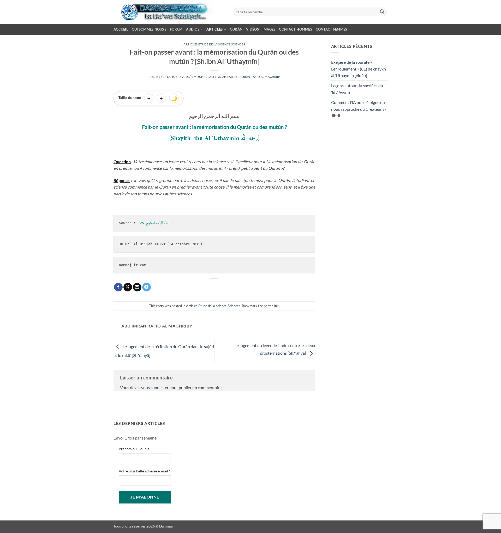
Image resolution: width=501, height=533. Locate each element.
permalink (271, 306)
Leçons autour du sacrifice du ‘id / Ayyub (357, 89)
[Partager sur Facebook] (118, 287)
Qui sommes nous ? (149, 29)
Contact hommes (295, 29)
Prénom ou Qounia (134, 449)
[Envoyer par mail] (137, 287)
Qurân (236, 29)
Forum (176, 29)
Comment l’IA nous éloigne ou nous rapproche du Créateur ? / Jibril (358, 109)
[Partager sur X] (127, 287)
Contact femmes (331, 29)
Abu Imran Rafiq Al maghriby (257, 76)
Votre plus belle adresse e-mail (144, 471)
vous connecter (155, 387)
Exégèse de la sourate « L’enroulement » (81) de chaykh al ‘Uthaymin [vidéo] (358, 69)
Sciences (238, 44)
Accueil (121, 29)
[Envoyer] (382, 12)
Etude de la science (214, 44)
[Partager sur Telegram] (146, 287)
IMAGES (269, 29)
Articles (214, 29)
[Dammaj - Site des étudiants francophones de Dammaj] (170, 11)
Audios (192, 29)
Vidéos (252, 29)
